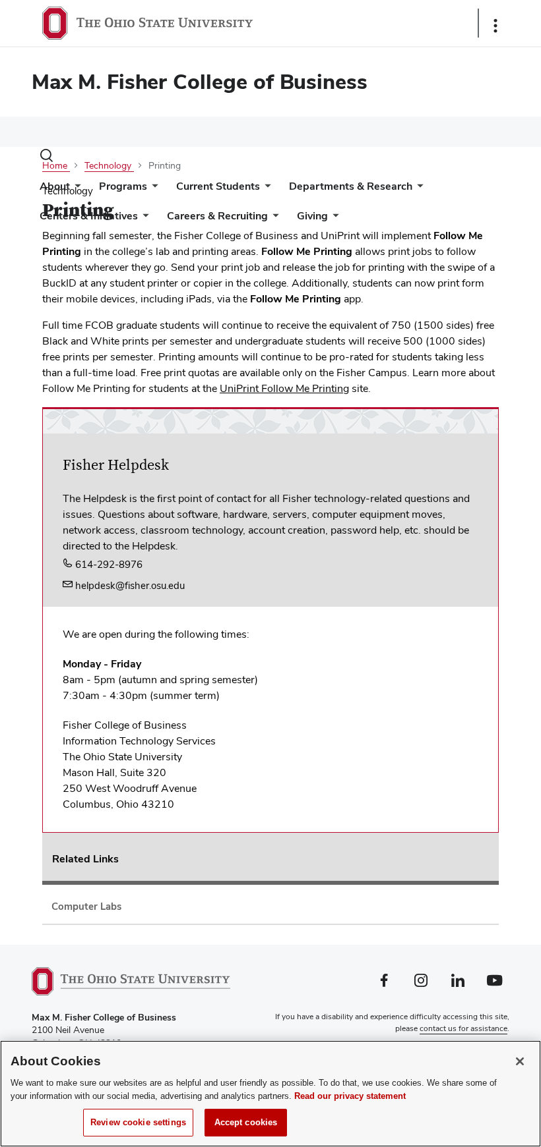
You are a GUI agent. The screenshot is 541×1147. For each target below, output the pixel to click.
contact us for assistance (463, 1028)
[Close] (519, 1061)
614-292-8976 (108, 564)
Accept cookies (246, 1122)
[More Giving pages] (333, 219)
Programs (123, 186)
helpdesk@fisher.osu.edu (129, 585)
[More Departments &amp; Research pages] (417, 189)
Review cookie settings (138, 1122)
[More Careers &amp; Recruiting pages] (273, 219)
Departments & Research (350, 186)
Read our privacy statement (350, 1096)
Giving (312, 216)
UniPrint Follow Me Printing (284, 388)
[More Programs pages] (152, 189)
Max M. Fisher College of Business (199, 81)
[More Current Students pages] (265, 189)
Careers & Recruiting (217, 216)
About (55, 186)
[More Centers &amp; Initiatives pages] (143, 219)
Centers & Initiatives (89, 216)
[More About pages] (75, 189)
